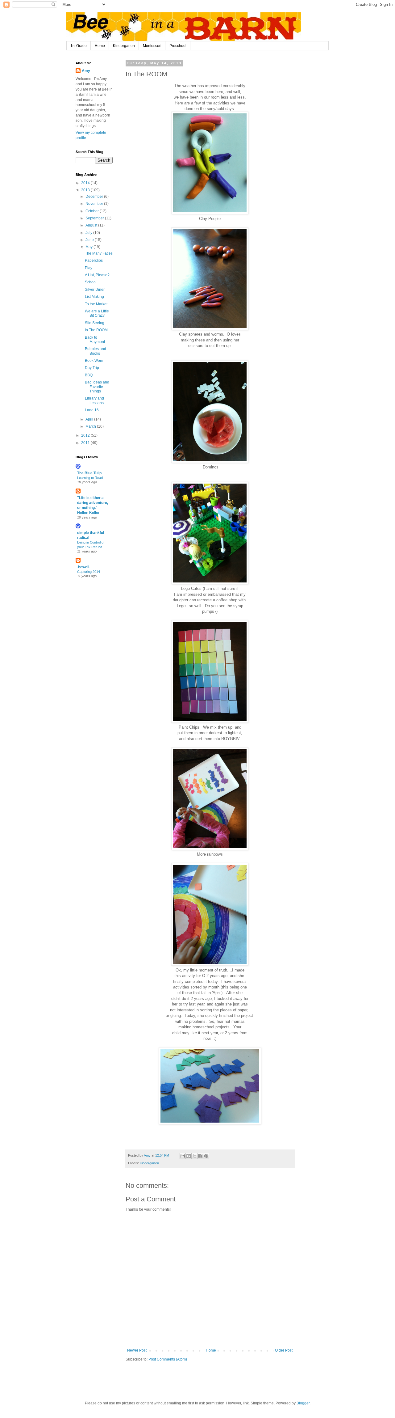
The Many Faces (99, 253)
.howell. (83, 567)
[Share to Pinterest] (206, 1156)
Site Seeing (94, 323)
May (89, 247)
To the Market (96, 304)
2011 (86, 443)
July (89, 233)
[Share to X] (194, 1156)
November (94, 203)
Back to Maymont (95, 339)
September (95, 218)
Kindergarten (124, 46)
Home (100, 46)
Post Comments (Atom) (167, 1359)
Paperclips (94, 260)
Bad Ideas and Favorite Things (97, 386)
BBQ (89, 375)
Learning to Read (90, 478)
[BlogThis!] (188, 1156)
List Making (94, 296)
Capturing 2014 (88, 572)
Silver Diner (95, 289)
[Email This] (183, 1156)
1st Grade (78, 46)
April (89, 419)
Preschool (177, 46)
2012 (86, 435)
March (91, 426)
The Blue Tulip (89, 473)
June (90, 240)
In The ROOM (96, 330)
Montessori (152, 46)
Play (88, 268)
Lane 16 (92, 410)
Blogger (303, 1403)
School (91, 282)
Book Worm (94, 360)
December (94, 196)
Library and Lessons (94, 400)
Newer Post (137, 1350)
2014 (86, 183)
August (91, 225)
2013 (86, 190)
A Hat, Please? (97, 275)
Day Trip (92, 368)
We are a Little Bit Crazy (97, 313)
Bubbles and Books (95, 351)
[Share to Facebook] (200, 1156)
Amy (86, 71)
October (92, 211)
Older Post (284, 1350)
